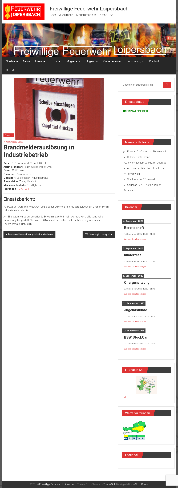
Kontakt (154, 61)
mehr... (125, 397)
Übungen (56, 61)
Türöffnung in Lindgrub (97, 234)
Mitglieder (72, 61)
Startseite (12, 61)
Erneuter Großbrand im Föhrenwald (146, 151)
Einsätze (40, 61)
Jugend (90, 61)
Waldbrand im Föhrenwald (141, 179)
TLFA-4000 (23, 188)
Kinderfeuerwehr (113, 61)
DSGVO (10, 70)
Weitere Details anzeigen (135, 239)
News (26, 61)
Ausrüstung (134, 61)
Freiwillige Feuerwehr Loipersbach (89, 9)
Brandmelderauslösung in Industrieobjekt (30, 234)
